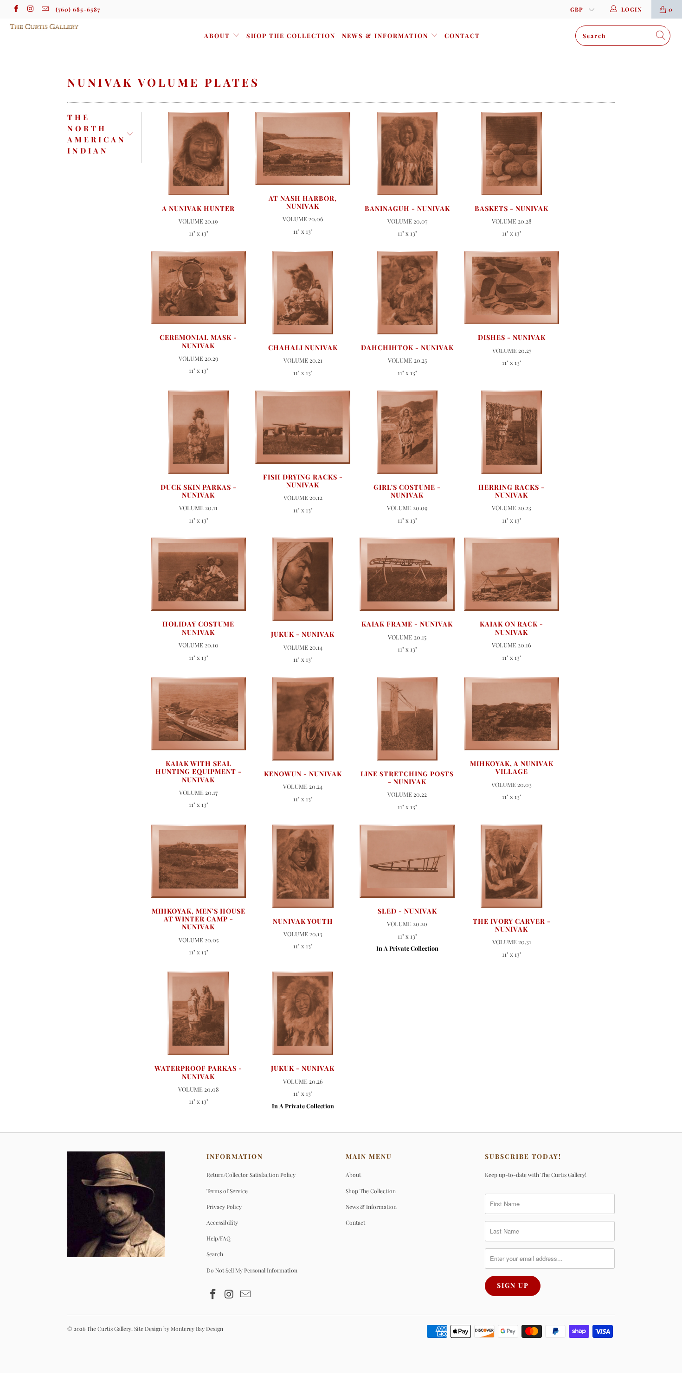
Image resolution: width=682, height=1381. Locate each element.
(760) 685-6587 (78, 9)
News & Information (386, 35)
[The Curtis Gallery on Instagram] (30, 9)
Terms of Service (227, 1191)
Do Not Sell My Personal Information (251, 1270)
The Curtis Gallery (109, 1328)
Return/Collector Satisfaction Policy (251, 1174)
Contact (462, 35)
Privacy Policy (224, 1206)
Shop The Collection (290, 35)
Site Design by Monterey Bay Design (178, 1328)
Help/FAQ (218, 1238)
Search (214, 1254)
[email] (45, 9)
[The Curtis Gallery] (59, 26)
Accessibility (222, 1222)
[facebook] (15, 9)
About (218, 35)
